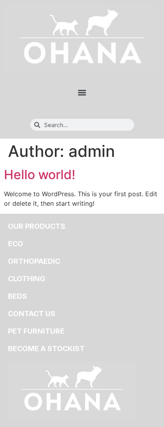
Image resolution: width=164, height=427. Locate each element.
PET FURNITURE (36, 331)
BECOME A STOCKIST (46, 348)
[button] (82, 92)
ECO (15, 244)
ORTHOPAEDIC (34, 261)
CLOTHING (26, 278)
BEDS (17, 296)
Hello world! (39, 174)
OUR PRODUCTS (36, 226)
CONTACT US (31, 313)
